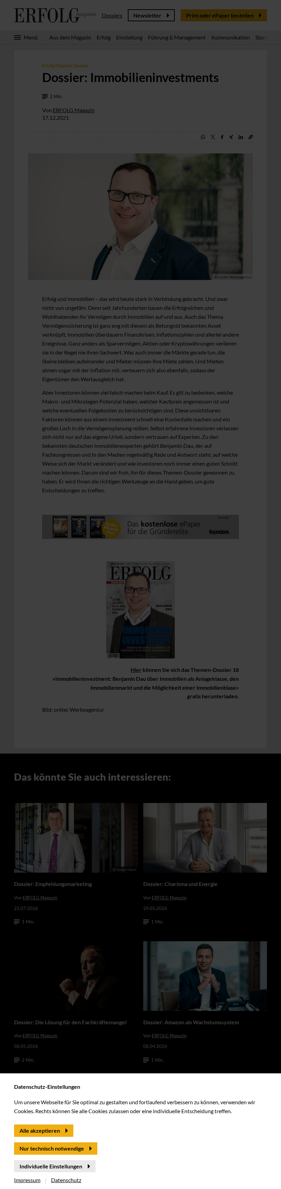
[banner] (140, 594)
